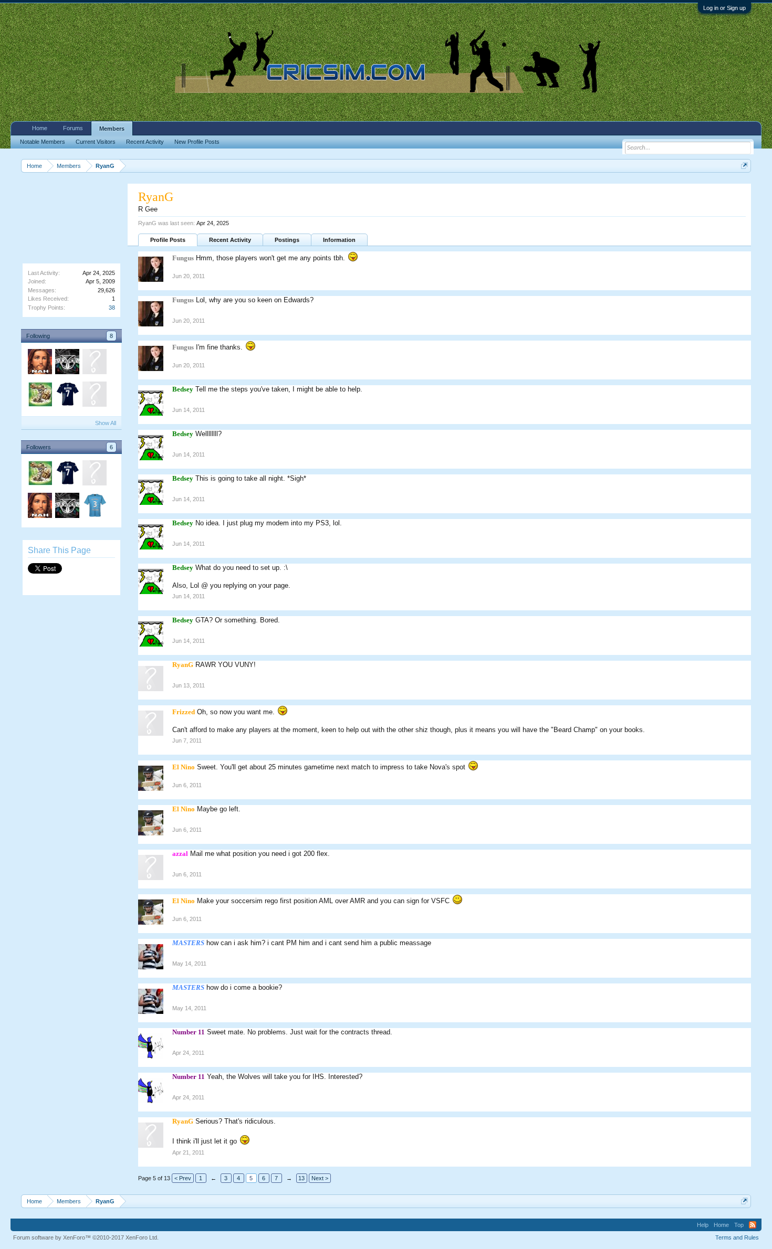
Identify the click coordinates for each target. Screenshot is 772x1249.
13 (301, 1178)
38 (112, 307)
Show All (105, 423)
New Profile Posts (197, 142)
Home (39, 128)
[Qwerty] (94, 395)
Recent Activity (230, 240)
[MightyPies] (66, 395)
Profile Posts (167, 240)
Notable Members (42, 142)
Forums (73, 128)
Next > (319, 1178)
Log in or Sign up (724, 8)
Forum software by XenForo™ (86, 1237)
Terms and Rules (737, 1237)
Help (702, 1225)
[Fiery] (66, 363)
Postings (287, 240)
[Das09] (94, 474)
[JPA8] (39, 395)
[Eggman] (39, 363)
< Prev (182, 1178)
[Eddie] (94, 507)
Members (111, 128)
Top (739, 1225)
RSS (752, 1225)
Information (339, 240)
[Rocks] (94, 363)
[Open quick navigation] (744, 165)
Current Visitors (96, 142)
